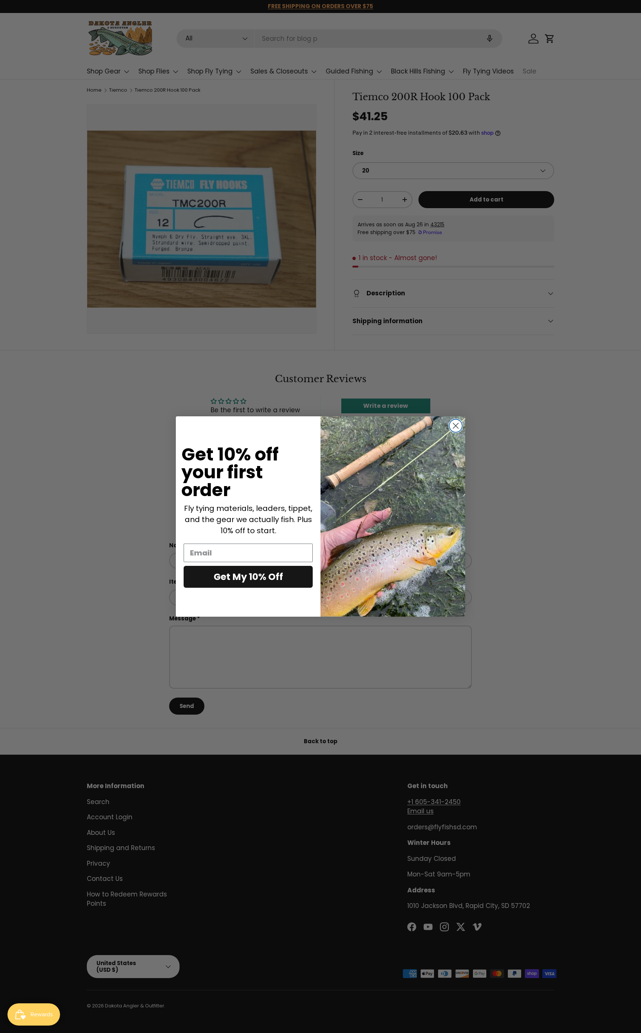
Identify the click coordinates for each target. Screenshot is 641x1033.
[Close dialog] (455, 425)
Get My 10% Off (248, 576)
